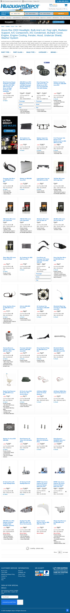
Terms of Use (21, 574)
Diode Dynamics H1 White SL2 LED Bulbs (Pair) (42, 440)
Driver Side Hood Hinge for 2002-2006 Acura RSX (43, 349)
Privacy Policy (21, 576)
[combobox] (58, 8)
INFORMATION (25, 17)
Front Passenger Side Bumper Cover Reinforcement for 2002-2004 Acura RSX (60, 140)
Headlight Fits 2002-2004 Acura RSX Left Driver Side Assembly (25, 522)
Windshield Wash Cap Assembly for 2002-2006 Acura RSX (60, 308)
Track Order (4, 572)
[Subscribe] (17, 597)
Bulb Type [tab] (30, 52)
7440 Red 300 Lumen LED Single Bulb (25, 219)
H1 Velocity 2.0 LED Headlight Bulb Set (25, 482)
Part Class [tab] (17, 52)
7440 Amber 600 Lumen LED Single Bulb (9, 219)
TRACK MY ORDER (34, 17)
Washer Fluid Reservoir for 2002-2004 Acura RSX (9, 393)
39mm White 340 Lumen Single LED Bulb (9, 258)
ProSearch (56, 17)
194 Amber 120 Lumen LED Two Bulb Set (43, 219)
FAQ (61, 17)
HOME (3, 17)
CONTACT (49, 17)
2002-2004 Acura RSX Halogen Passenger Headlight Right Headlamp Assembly (8, 523)
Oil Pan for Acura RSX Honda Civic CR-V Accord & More (26, 393)
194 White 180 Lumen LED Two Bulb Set (59, 219)
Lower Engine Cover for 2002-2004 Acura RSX (43, 179)
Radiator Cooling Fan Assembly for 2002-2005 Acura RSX (60, 83)
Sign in (55, 4)
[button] (67, 610)
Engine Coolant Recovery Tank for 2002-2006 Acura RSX (43, 522)
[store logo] (20, 7)
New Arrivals (17, 17)
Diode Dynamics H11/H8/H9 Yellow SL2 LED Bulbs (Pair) (59, 440)
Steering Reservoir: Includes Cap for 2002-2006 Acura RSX (9, 349)
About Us (20, 570)
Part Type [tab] (5, 52)
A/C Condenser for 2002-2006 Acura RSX (25, 138)
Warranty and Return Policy (8, 574)
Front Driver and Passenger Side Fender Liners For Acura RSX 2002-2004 (43, 260)
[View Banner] (35, 22)
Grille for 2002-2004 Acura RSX (25, 307)
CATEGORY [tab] (43, 52)
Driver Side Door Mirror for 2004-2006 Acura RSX (60, 259)
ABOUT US (43, 17)
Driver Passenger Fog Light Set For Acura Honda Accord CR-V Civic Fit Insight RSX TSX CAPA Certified (42, 85)
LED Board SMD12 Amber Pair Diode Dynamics (42, 393)
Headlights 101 (22, 572)
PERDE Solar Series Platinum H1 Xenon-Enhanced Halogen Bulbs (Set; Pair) (42, 484)
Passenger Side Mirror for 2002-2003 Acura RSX (9, 180)
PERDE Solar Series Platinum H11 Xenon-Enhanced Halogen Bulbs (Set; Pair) (59, 484)
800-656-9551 (63, 1)
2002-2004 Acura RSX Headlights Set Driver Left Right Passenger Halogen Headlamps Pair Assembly (25, 85)
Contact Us (4, 576)
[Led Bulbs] (9, 149)
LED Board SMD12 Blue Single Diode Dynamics (60, 392)
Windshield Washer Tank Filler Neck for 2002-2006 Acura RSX (59, 349)
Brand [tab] (53, 52)
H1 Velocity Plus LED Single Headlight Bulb (9, 482)
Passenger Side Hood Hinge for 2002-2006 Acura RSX (25, 349)
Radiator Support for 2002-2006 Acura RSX (42, 138)
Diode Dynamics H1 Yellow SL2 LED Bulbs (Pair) (26, 440)
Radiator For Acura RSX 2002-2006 (9, 439)
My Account (4, 570)
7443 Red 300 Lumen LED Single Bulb (59, 179)
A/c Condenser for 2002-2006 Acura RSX (26, 258)
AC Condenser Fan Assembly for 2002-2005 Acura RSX (43, 308)
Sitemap (3, 578)
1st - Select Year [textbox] (15, 13)
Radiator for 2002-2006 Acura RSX (26, 179)
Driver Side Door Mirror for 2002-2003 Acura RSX (9, 308)
